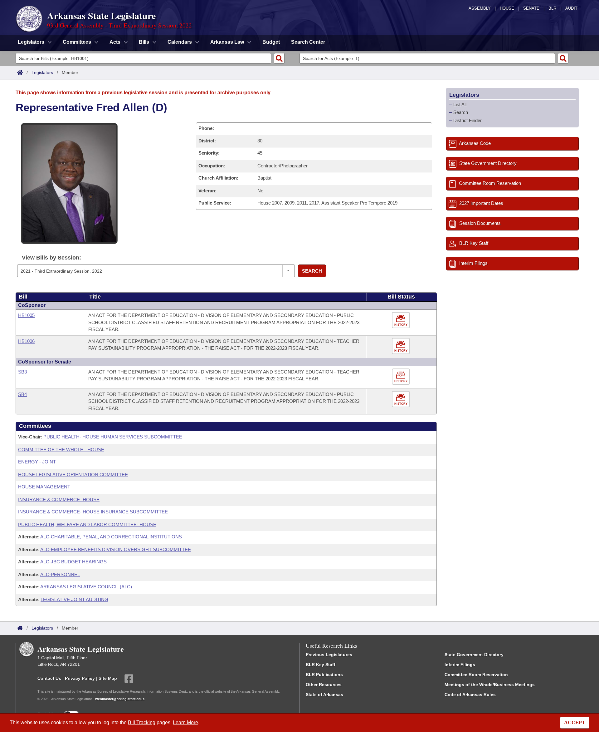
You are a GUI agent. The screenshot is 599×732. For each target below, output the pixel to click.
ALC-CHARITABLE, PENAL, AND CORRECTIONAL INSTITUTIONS (111, 536)
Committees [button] (77, 42)
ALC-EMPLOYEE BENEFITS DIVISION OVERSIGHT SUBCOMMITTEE (115, 549)
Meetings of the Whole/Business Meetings (490, 684)
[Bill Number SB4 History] (402, 399)
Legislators (42, 72)
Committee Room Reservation (476, 674)
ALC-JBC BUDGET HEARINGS (73, 561)
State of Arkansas (324, 694)
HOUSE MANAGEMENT (44, 486)
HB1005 (26, 315)
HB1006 (26, 341)
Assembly (480, 8)
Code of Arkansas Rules (470, 694)
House (507, 8)
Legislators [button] (31, 42)
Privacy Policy (80, 678)
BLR (552, 8)
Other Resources (324, 684)
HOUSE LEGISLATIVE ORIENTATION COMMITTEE (73, 474)
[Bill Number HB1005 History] (402, 320)
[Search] (279, 58)
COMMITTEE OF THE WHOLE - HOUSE (61, 449)
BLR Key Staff (320, 664)
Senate (531, 8)
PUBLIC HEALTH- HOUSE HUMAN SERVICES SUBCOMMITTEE (112, 436)
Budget (271, 42)
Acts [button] (115, 42)
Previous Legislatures (329, 654)
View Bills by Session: (51, 258)
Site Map (108, 678)
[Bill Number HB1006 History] (402, 346)
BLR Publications (324, 674)
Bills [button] (144, 42)
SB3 (22, 371)
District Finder (467, 120)
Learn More (185, 722)
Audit (571, 8)
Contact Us (49, 678)
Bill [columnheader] (23, 297)
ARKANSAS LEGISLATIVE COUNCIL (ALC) (86, 586)
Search (312, 271)
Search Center (308, 42)
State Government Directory (474, 654)
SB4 (22, 394)
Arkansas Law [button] (227, 42)
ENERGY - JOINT (37, 461)
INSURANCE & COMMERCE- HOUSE (59, 499)
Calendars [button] (180, 42)
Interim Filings (460, 664)
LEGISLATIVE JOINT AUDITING (74, 599)
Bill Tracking (141, 722)
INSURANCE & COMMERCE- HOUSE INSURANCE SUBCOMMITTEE (93, 511)
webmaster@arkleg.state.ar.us (119, 699)
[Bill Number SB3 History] (402, 376)
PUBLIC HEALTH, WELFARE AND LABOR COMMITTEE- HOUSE (87, 524)
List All (459, 104)
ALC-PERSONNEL (60, 574)
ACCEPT (574, 722)
